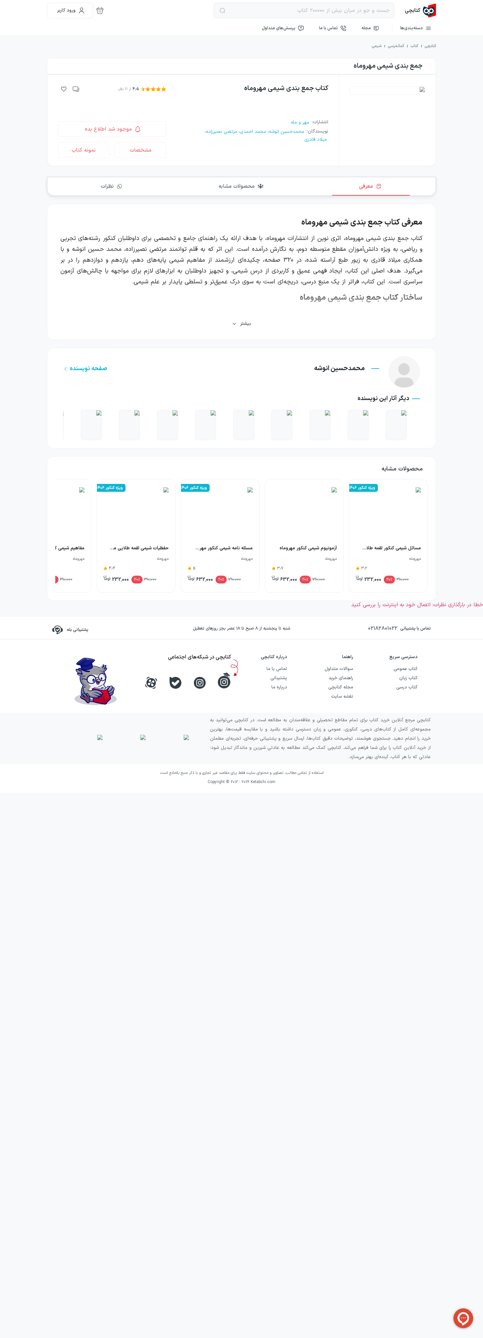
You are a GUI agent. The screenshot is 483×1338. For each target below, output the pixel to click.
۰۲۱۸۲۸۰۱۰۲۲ (383, 629)
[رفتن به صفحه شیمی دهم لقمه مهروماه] (91, 425)
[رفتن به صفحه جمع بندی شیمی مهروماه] (281, 425)
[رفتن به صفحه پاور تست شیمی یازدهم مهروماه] (167, 425)
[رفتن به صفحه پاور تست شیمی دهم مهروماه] (320, 425)
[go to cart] (99, 10)
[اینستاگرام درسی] (224, 680)
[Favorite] (64, 89)
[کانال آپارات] (151, 682)
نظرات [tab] (107, 186)
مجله (366, 28)
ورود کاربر (66, 10)
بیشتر (245, 323)
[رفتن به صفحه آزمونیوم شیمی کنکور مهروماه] (358, 425)
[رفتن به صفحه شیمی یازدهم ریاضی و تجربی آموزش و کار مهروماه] (205, 425)
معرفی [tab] (366, 186)
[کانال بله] (175, 682)
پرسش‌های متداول (278, 28)
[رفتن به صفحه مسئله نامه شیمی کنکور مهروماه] (396, 425)
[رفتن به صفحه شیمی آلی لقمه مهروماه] (243, 425)
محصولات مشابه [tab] (236, 186)
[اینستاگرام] (199, 682)
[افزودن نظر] (76, 89)
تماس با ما (328, 28)
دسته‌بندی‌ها (411, 28)
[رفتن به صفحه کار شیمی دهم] (129, 425)
